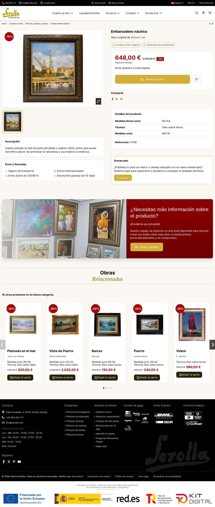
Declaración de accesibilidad (167, 476)
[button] (103, 388)
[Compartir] (112, 99)
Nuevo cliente (117, 3)
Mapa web (101, 446)
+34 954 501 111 (14, 417)
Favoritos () (207, 3)
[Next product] (212, 23)
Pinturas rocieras (74, 421)
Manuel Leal (138, 37)
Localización (49, 3)
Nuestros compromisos (108, 416)
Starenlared (77, 476)
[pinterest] (14, 462)
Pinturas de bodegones (78, 412)
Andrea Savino (141, 356)
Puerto (139, 351)
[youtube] (19, 462)
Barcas (97, 351)
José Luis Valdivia (15, 356)
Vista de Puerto (61, 351)
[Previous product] (210, 23)
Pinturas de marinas (76, 425)
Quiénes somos (104, 412)
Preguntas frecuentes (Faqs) (107, 440)
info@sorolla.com (29, 3)
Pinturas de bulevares (77, 416)
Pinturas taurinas (74, 434)
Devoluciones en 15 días (106, 427)
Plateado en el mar (21, 351)
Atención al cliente (105, 433)
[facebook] (4, 462)
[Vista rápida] (38, 313)
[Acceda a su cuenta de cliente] (203, 13)
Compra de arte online (107, 421)
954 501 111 (11, 3)
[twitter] (9, 462)
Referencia (122, 142)
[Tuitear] (117, 99)
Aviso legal (143, 476)
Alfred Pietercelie (57, 356)
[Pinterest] (121, 99)
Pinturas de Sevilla (75, 430)
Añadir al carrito (155, 79)
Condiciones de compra (98, 476)
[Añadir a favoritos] (196, 79)
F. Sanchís (181, 356)
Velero (181, 351)
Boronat (95, 356)
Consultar (123, 177)
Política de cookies (124, 476)
